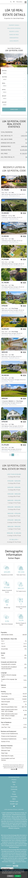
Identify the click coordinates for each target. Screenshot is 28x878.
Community (14, 789)
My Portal (19, 1)
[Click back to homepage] (2, 1)
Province (14, 779)
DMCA (14, 799)
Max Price (4, 76)
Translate (24, 868)
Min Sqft (4, 95)
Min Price (4, 70)
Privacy (14, 794)
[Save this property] (25, 177)
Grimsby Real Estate (14, 777)
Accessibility (14, 796)
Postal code (14, 787)
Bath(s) (4, 89)
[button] (25, 2)
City (14, 784)
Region (14, 782)
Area (14, 791)
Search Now (14, 109)
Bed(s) (3, 83)
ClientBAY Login (14, 801)
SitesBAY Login (14, 804)
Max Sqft (4, 102)
